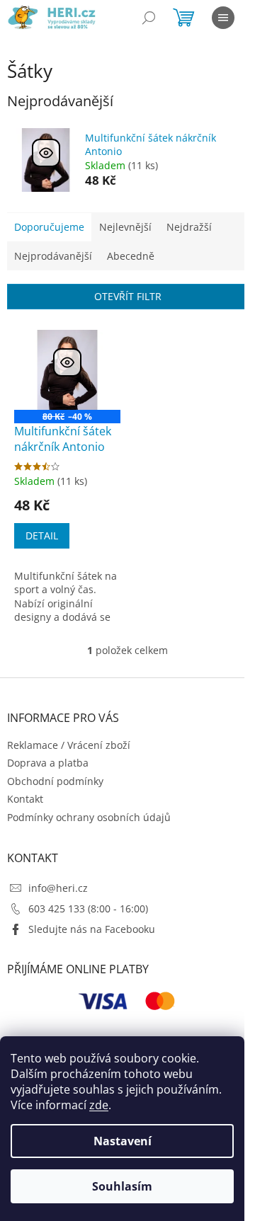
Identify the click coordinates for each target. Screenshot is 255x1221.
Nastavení (123, 1141)
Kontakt (25, 799)
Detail (42, 535)
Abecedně (130, 256)
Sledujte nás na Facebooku (91, 929)
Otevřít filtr (128, 296)
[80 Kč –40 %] (67, 370)
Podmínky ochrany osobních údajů (89, 817)
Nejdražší (189, 227)
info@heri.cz (58, 888)
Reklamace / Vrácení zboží (68, 745)
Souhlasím (122, 1186)
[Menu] (223, 18)
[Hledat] (149, 18)
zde (98, 1105)
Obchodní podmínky (55, 781)
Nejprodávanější (53, 256)
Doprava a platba (48, 762)
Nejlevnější (125, 227)
